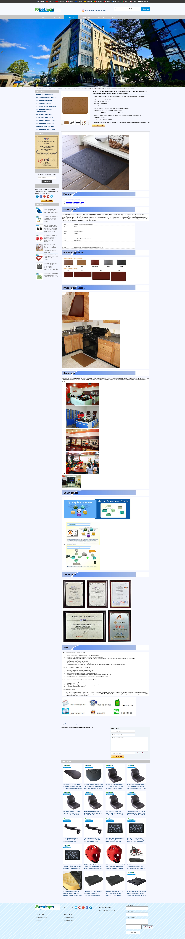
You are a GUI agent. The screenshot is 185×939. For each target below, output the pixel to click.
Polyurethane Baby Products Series (45, 129)
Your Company (131, 917)
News (114, 17)
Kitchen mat (68, 724)
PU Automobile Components (43, 103)
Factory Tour (85, 17)
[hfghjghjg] (51, 196)
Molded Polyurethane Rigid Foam (45, 126)
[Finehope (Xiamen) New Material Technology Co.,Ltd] (48, 9)
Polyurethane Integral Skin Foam (53, 88)
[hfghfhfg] (48, 196)
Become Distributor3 (41, 917)
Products (71, 17)
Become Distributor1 (69, 920)
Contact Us (100, 17)
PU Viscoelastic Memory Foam (44, 117)
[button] (182, 53)
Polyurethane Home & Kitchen (44, 100)
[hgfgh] (37, 196)
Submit (133, 932)
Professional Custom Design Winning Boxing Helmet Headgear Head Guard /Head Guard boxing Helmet (51, 211)
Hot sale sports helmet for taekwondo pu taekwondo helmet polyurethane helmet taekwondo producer (50, 238)
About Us (56, 17)
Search (146, 9)
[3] (92, 53)
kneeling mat (75, 724)
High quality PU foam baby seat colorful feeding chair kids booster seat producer (51, 275)
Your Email (129, 911)
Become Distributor (69, 917)
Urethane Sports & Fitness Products (46, 97)
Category (41, 88)
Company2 (39, 920)
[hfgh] (40, 196)
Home (42, 17)
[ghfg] (44, 196)
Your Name (129, 905)
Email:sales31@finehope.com (95, 10)
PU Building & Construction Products (46, 106)
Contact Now (47, 200)
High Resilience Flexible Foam (44, 114)
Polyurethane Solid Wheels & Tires (45, 120)
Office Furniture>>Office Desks (44, 94)
